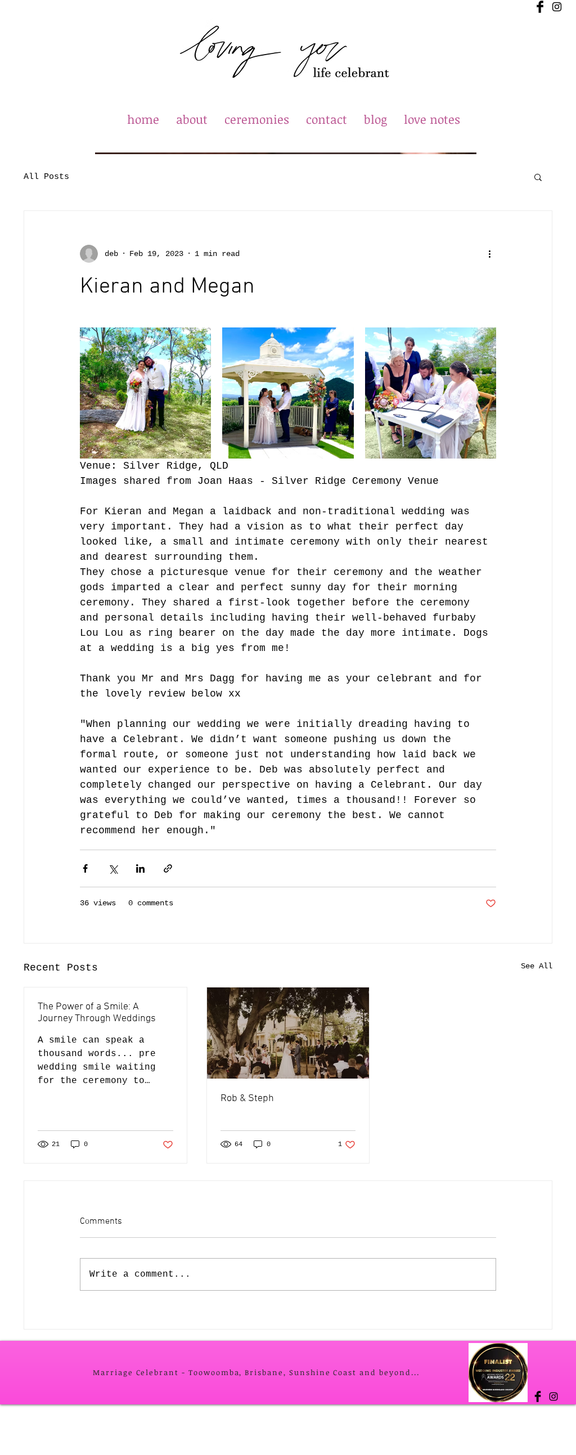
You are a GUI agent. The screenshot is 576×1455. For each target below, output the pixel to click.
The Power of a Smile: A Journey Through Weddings (97, 1013)
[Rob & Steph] (288, 1033)
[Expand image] (145, 393)
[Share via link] (168, 868)
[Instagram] (557, 7)
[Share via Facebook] (85, 868)
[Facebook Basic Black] (540, 7)
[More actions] (489, 254)
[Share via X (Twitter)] (112, 868)
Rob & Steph (247, 1098)
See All (536, 966)
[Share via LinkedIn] (140, 868)
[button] (538, 176)
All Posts (46, 177)
